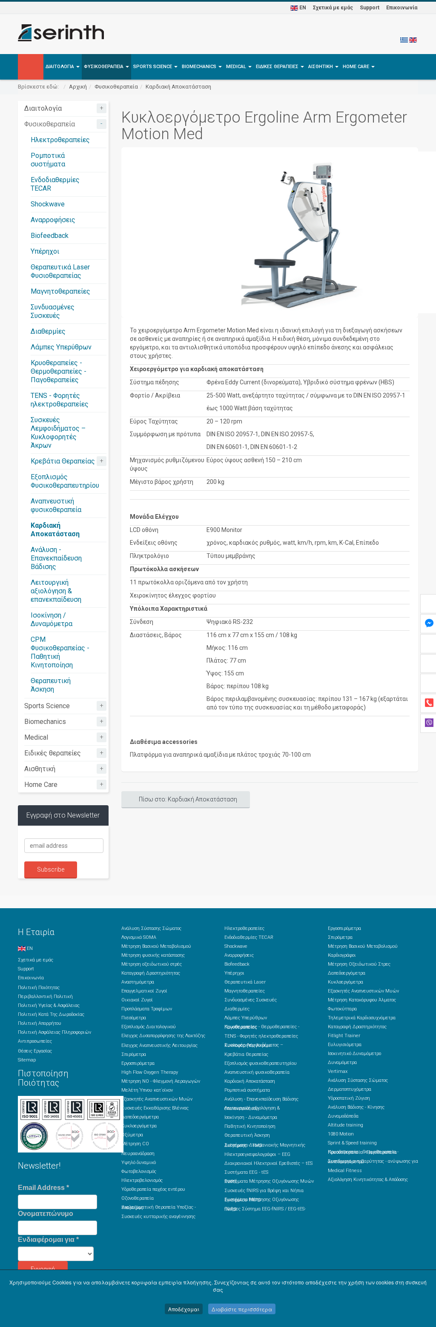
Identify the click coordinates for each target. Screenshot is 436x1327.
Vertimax (337, 1071)
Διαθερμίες (48, 331)
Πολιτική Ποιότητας (39, 987)
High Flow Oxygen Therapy (149, 1072)
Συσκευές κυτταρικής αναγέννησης (158, 1216)
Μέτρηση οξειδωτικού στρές (151, 964)
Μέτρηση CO (135, 1144)
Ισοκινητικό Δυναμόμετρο (354, 1053)
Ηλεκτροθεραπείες (60, 140)
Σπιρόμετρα (133, 1054)
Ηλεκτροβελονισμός (142, 1180)
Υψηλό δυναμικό (138, 1162)
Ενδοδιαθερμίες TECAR (248, 937)
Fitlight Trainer (344, 1035)
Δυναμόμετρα (342, 1062)
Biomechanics (200, 66)
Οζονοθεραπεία (137, 1198)
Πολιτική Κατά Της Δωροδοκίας (51, 1014)
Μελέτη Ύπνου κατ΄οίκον (147, 1090)
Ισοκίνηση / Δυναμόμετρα (51, 619)
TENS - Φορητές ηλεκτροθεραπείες (60, 400)
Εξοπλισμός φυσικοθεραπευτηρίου (260, 1063)
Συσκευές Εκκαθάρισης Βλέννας (155, 1108)
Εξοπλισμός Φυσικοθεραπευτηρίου (65, 481)
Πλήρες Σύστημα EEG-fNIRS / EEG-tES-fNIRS (265, 1209)
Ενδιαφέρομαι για (48, 1239)
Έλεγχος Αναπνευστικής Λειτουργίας (159, 1045)
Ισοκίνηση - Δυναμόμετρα (250, 1117)
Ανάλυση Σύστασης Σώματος (151, 928)
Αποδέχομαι (183, 1309)
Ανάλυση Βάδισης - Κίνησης (356, 1107)
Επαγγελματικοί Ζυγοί (144, 991)
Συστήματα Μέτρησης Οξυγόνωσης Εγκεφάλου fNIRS (261, 1200)
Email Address (43, 1187)
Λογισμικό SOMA (138, 937)
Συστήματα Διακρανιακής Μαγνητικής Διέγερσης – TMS (264, 1145)
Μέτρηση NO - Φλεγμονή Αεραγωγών (160, 1081)
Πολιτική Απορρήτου (39, 1023)
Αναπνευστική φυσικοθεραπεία (56, 505)
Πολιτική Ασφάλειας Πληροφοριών (54, 1032)
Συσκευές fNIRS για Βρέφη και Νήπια (264, 1190)
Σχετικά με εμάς (333, 8)
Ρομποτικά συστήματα (48, 160)
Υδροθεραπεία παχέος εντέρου (153, 1189)
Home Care (356, 66)
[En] (413, 39)
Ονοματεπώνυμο (45, 1213)
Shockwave (48, 204)
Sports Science (153, 66)
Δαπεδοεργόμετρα (140, 1117)
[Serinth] (61, 32)
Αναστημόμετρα (137, 982)
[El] (404, 39)
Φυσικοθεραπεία (104, 66)
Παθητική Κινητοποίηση (249, 1126)
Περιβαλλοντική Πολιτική (45, 996)
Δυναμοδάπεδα (343, 1116)
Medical (236, 66)
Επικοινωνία (401, 8)
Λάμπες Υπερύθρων (61, 347)
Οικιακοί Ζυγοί (137, 1000)
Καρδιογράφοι (342, 955)
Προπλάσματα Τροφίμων (146, 1009)
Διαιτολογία (60, 66)
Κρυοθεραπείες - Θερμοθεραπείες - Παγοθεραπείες (58, 371)
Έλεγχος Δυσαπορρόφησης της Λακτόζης (163, 1035)
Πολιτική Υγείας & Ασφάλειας (49, 1005)
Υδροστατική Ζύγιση (349, 1098)
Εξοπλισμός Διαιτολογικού (148, 1027)
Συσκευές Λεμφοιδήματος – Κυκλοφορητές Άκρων (58, 432)
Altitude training (345, 1125)
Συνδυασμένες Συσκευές (53, 311)
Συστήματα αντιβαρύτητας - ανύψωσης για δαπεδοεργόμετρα (373, 1161)
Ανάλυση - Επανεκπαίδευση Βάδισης (56, 558)
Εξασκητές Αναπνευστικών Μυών (156, 1099)
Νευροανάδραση (138, 1153)
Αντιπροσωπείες (35, 1041)
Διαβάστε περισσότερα (242, 1309)
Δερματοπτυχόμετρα (349, 1089)
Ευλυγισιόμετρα (344, 1044)
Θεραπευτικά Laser (245, 982)
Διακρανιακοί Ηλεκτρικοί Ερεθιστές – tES (268, 1163)
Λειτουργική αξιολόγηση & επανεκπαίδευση (56, 590)
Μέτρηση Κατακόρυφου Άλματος (362, 1000)
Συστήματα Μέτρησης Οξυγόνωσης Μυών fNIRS (269, 1181)
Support (369, 8)
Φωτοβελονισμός (138, 1171)
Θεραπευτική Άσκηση (51, 685)
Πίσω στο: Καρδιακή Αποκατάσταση (188, 799)
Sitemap (27, 1060)
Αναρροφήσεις (53, 220)
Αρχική (78, 86)
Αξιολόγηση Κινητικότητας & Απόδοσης (368, 1179)
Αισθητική (321, 66)
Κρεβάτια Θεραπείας (63, 461)
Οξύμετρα (132, 1135)
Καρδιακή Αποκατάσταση (178, 86)
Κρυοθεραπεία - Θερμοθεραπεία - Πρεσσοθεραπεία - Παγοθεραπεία (363, 1152)
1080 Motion (341, 1134)
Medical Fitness (345, 1170)
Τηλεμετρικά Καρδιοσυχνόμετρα (362, 1018)
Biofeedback (50, 236)
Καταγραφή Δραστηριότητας (150, 973)
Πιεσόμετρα (133, 1018)
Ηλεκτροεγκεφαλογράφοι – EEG (257, 1154)
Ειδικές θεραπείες (278, 66)
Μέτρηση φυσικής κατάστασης (153, 955)
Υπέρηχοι (45, 251)
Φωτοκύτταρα (342, 1009)
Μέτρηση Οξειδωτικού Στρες (359, 964)
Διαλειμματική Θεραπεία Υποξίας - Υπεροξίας (158, 1207)
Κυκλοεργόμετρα (139, 1126)
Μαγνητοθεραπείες (60, 291)
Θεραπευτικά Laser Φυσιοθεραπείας (60, 271)
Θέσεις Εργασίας (35, 1051)
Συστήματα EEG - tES (246, 1172)
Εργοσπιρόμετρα (138, 1063)
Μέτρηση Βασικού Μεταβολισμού (156, 946)
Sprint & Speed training (352, 1143)
